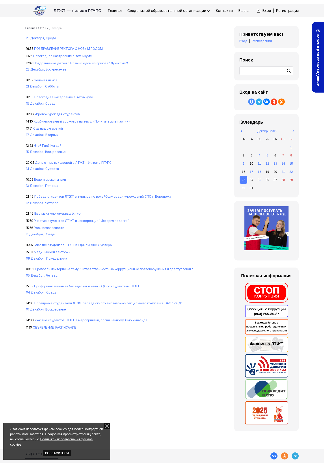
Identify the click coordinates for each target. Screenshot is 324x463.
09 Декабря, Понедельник (46, 258)
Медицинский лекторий (52, 252)
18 (259, 171)
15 (291, 163)
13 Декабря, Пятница (42, 186)
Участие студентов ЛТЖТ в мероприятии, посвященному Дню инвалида (91, 320)
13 (275, 163)
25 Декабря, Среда (41, 38)
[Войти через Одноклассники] (281, 102)
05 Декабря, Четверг (42, 275)
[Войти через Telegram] (259, 102)
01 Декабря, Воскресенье (46, 309)
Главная (31, 28)
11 (259, 163)
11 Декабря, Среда (40, 234)
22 (291, 171)
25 (259, 180)
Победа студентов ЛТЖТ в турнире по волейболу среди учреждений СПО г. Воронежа (102, 196)
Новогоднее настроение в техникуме (62, 56)
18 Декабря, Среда (41, 103)
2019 (43, 28)
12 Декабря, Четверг (42, 203)
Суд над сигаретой (48, 128)
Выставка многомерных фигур (57, 213)
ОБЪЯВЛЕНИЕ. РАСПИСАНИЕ (54, 327)
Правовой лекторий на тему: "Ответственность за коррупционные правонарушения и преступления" (114, 269)
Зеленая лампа (45, 80)
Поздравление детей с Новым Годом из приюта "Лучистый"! (81, 63)
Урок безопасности (49, 228)
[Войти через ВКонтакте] (266, 102)
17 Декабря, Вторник (42, 135)
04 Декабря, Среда (41, 292)
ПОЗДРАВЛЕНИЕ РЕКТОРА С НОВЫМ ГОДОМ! (68, 48)
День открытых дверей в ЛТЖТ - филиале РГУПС (73, 162)
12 (267, 163)
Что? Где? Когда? (47, 145)
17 (251, 171)
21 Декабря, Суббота (42, 86)
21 (283, 171)
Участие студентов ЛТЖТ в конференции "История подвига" (81, 221)
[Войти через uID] (251, 102)
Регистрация (287, 10)
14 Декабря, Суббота (42, 169)
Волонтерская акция (50, 179)
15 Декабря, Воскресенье (46, 152)
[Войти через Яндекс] (274, 102)
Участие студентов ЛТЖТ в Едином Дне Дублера (73, 245)
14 (283, 163)
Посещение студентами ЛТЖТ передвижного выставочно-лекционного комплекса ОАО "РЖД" (108, 303)
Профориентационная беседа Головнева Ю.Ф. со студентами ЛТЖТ (87, 286)
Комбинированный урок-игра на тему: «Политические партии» (82, 121)
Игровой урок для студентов (57, 114)
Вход (266, 10)
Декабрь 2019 (267, 131)
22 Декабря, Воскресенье (46, 69)
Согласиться (57, 453)
